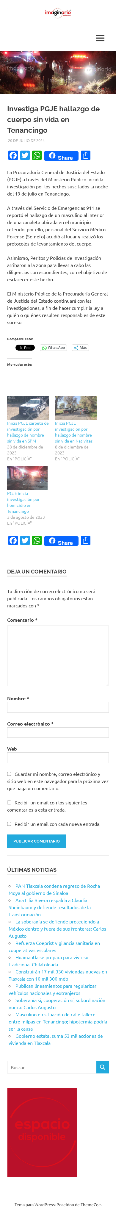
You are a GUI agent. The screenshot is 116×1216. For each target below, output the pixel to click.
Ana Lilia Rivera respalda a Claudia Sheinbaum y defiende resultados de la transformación (50, 907)
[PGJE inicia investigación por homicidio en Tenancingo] (28, 478)
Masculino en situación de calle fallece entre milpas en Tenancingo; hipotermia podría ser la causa (58, 1021)
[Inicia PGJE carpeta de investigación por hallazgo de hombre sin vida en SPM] (28, 408)
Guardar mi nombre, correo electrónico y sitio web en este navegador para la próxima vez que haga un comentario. (58, 781)
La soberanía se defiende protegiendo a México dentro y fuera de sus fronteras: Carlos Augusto (57, 928)
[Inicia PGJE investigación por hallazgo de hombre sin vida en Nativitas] (76, 408)
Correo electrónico (30, 723)
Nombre (18, 698)
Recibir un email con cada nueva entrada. (58, 824)
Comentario (22, 620)
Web (12, 748)
